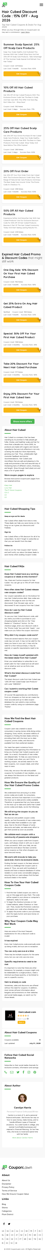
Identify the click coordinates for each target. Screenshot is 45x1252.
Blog (4, 1204)
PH (30, 1235)
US (3, 1231)
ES (40, 1231)
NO (30, 1239)
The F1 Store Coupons (13, 490)
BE (7, 1235)
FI (16, 1239)
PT (21, 1239)
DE (27, 1231)
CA (22, 1231)
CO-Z (6, 492)
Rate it (21, 1022)
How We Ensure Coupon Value (15, 1194)
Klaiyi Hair (8, 485)
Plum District (7, 1214)
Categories (7, 1211)
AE (16, 1243)
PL (3, 1239)
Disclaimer (6, 1184)
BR (25, 1239)
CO (40, 1235)
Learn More (25, 32)
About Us (6, 1180)
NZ (21, 1235)
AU (17, 1231)
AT (17, 1235)
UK (12, 1231)
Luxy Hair (8, 488)
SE (12, 1239)
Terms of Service (9, 1190)
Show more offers (22, 421)
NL (3, 1235)
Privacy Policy (8, 1187)
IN (2, 1243)
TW (35, 1239)
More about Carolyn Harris (22, 1138)
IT (35, 1231)
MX (35, 1235)
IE (25, 1235)
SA (12, 1243)
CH (12, 1235)
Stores (5, 1207)
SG (8, 1231)
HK (40, 1239)
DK (7, 1239)
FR (31, 1231)
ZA (7, 1243)
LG (5, 495)
